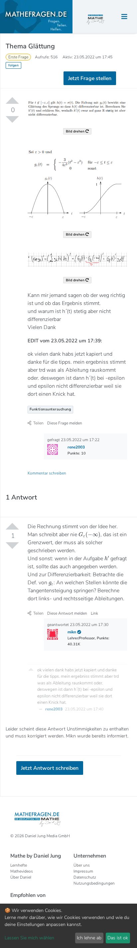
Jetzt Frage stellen (68, 99)
